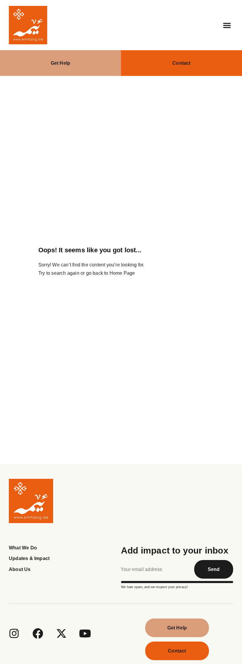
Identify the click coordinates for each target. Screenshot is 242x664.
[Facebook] (37, 633)
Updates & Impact (29, 558)
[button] (227, 25)
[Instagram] (14, 633)
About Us (20, 569)
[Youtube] (85, 633)
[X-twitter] (61, 633)
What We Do (23, 547)
